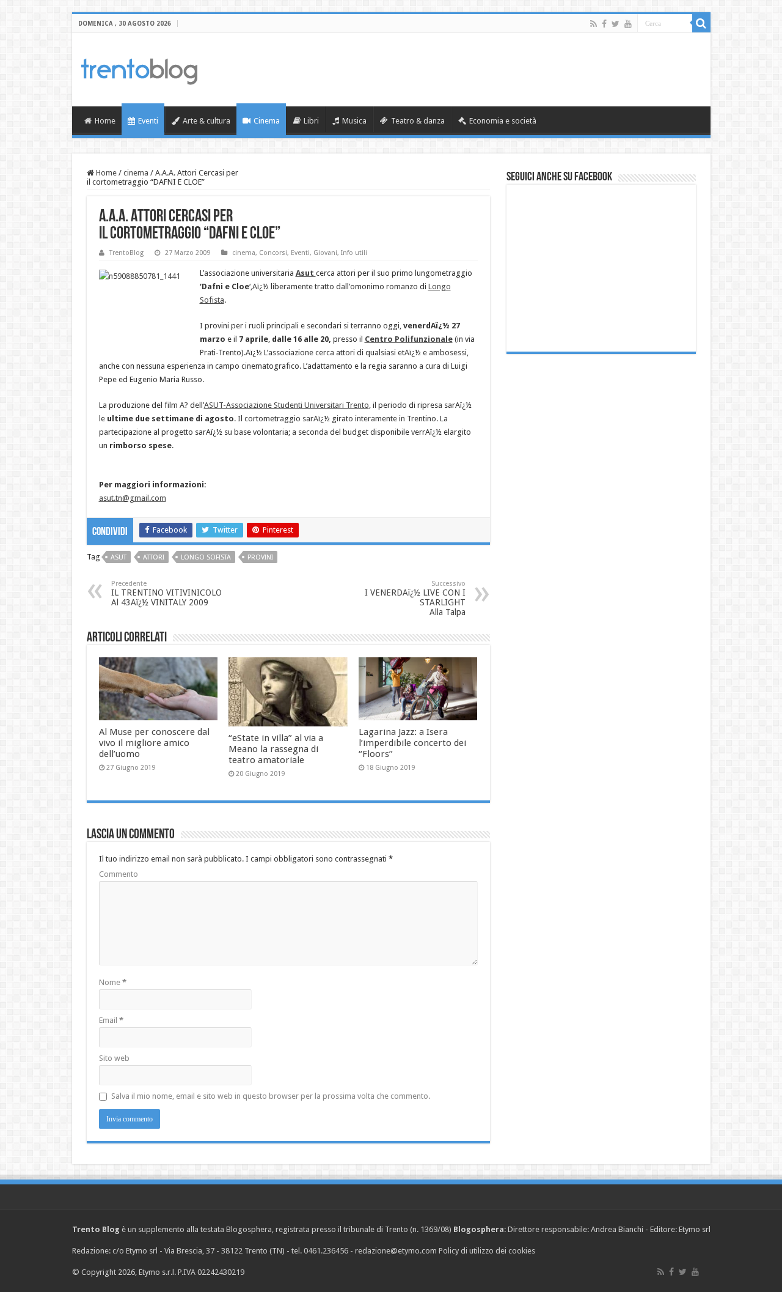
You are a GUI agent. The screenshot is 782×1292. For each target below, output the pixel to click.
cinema (135, 172)
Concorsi (273, 253)
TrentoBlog (126, 253)
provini (260, 557)
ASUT (118, 557)
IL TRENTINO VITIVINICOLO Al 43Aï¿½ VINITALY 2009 (166, 593)
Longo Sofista (206, 557)
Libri (311, 120)
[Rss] (593, 24)
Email (111, 1020)
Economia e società (502, 120)
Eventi (148, 120)
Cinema (267, 120)
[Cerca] (701, 23)
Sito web (114, 1058)
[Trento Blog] (139, 69)
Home (105, 120)
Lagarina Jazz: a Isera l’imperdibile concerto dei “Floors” (412, 742)
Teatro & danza (418, 120)
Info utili (354, 253)
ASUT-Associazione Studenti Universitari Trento (286, 405)
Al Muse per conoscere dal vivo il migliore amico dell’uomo (154, 742)
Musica (354, 120)
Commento (118, 874)
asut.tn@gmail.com (132, 498)
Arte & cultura (206, 120)
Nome (112, 982)
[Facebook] (604, 24)
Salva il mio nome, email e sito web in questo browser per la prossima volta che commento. (270, 1096)
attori (153, 557)
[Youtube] (628, 24)
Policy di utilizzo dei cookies (487, 1250)
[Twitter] (615, 24)
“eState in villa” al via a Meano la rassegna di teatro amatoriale (275, 749)
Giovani (325, 253)
